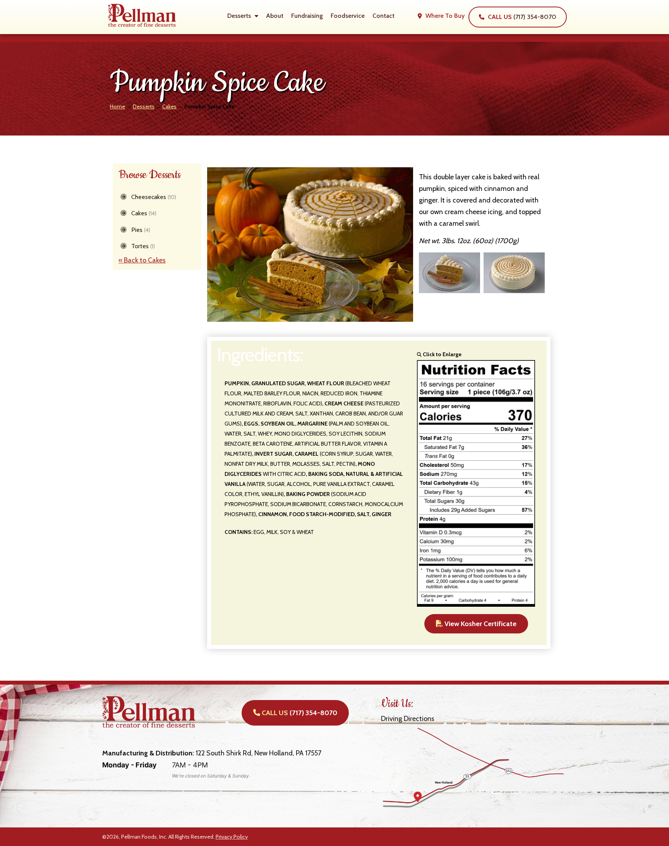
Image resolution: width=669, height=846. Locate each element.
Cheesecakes (151, 197)
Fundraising (307, 15)
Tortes (141, 246)
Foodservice (348, 15)
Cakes (169, 106)
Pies (138, 229)
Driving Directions (407, 718)
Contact (383, 15)
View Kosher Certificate (479, 623)
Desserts (239, 15)
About (274, 15)
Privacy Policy (232, 836)
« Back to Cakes (142, 260)
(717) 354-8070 (522, 17)
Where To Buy (444, 15)
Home (117, 106)
